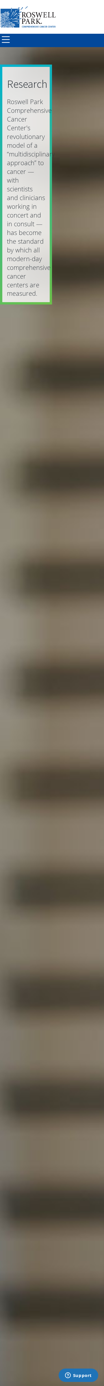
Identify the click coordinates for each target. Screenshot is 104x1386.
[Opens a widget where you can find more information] (78, 1376)
